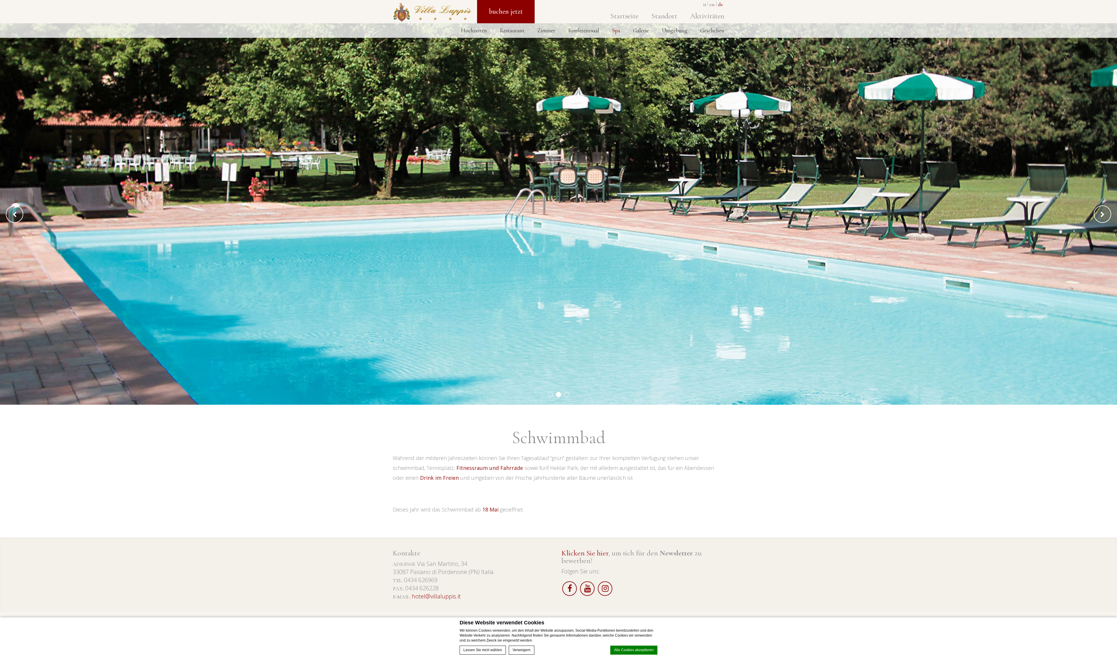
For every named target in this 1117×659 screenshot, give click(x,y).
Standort (664, 15)
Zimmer (546, 30)
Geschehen (712, 30)
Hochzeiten (474, 30)
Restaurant (512, 30)
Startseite (624, 15)
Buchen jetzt (506, 11)
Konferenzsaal (583, 30)
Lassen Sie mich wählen (482, 650)
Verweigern (522, 650)
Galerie (641, 30)
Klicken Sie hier (585, 552)
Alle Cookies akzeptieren (634, 650)
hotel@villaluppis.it (436, 596)
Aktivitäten (707, 15)
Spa (616, 30)
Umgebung (674, 30)
